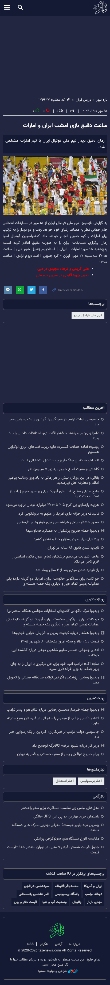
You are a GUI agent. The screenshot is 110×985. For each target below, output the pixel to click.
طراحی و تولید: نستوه (52, 971)
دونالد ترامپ (93, 894)
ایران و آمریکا (93, 886)
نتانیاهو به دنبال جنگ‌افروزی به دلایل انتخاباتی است (60, 460)
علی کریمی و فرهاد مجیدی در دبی (63, 269)
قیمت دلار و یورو (25, 902)
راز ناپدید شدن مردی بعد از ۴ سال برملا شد (67, 570)
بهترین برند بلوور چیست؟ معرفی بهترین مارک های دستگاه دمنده (55, 827)
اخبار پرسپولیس (91, 781)
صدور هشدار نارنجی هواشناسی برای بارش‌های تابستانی (58, 522)
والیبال (76, 902)
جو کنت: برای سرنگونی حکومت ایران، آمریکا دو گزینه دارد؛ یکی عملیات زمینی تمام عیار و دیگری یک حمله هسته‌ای (52, 581)
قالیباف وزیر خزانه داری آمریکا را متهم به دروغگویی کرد (58, 514)
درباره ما (74, 944)
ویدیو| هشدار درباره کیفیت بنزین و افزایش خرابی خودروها (55, 633)
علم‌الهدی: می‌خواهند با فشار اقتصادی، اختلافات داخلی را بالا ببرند (54, 435)
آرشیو (58, 944)
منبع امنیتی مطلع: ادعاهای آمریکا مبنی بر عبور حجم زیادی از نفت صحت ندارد (54, 493)
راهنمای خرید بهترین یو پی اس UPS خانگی (66, 816)
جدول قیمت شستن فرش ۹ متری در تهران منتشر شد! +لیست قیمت (53, 849)
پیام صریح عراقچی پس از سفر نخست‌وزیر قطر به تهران (58, 754)
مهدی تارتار (94, 902)
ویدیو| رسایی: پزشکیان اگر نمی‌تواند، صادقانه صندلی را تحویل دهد (53, 680)
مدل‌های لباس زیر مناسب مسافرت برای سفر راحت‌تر (60, 808)
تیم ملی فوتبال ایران (88, 315)
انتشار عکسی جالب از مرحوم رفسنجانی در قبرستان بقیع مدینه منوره (53, 720)
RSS (30, 944)
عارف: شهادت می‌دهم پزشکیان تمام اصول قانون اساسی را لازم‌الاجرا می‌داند (55, 559)
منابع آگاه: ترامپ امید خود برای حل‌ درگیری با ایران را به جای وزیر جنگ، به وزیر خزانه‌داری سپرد (54, 666)
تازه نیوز (55, 7)
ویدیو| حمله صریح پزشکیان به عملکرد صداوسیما (62, 531)
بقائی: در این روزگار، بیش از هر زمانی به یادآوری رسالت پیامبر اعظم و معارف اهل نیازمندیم (54, 480)
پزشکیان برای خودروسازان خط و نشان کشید (66, 539)
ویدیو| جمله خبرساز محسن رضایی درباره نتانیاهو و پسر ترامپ (53, 710)
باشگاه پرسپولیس (67, 894)
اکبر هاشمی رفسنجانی (34, 894)
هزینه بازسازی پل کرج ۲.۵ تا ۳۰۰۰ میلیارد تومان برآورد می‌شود (52, 505)
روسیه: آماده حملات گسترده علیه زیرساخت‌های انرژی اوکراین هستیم (53, 449)
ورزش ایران (83, 100)
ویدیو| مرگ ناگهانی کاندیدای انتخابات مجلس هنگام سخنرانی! (53, 611)
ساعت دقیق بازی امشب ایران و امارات (65, 125)
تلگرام (44, 944)
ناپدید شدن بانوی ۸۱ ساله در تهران (73, 548)
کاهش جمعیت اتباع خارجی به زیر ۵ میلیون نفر (63, 469)
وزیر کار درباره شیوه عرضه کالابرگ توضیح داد (65, 746)
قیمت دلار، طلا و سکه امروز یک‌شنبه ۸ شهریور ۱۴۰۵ (60, 641)
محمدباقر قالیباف (66, 886)
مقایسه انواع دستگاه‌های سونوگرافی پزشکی (66, 839)
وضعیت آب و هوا (54, 902)
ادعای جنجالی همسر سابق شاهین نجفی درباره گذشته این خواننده (55, 652)
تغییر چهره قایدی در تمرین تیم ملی (62, 275)
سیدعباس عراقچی (36, 886)
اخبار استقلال (65, 781)
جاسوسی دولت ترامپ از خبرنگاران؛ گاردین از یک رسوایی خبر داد (54, 422)
